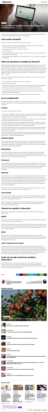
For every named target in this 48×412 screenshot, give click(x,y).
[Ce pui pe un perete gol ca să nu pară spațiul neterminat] (3, 331)
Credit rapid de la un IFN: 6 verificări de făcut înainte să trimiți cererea (42, 395)
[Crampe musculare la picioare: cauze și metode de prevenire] (3, 368)
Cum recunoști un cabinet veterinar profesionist (18, 325)
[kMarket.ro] (6, 2)
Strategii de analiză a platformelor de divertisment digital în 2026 (22, 338)
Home (2, 5)
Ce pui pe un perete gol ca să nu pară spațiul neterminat (19, 332)
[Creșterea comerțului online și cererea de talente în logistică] (3, 343)
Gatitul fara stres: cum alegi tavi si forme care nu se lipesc (20, 375)
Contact (30, 410)
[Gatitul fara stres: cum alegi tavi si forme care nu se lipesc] (3, 375)
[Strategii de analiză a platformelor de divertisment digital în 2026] (3, 337)
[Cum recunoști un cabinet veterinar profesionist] (3, 325)
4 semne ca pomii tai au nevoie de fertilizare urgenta (18, 318)
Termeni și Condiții (37, 410)
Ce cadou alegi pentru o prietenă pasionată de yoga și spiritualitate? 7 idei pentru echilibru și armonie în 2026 (6, 397)
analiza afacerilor (7, 264)
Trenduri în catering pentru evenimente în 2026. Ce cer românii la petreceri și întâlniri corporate (18, 397)
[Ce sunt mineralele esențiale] (3, 350)
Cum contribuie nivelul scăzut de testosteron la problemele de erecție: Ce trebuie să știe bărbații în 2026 (26, 357)
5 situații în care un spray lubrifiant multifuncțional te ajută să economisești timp (30, 396)
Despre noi (44, 410)
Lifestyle (6, 5)
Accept (19, 407)
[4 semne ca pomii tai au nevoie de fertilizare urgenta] (24, 305)
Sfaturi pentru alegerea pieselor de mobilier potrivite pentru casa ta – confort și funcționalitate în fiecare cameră (25, 363)
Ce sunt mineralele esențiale (13, 350)
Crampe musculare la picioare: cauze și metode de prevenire (20, 369)
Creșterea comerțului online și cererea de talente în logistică (20, 344)
